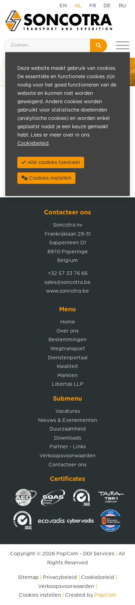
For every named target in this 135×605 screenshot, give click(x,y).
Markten (67, 375)
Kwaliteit (67, 366)
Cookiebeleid (97, 577)
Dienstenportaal (68, 357)
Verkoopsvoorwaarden (67, 455)
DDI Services (98, 553)
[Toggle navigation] (122, 45)
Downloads (67, 438)
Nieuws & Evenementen (67, 420)
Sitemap (28, 577)
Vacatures (67, 411)
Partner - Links (68, 446)
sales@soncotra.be (67, 282)
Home (67, 322)
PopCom (67, 553)
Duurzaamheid (68, 429)
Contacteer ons (67, 464)
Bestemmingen (67, 339)
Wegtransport (67, 348)
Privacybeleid (60, 577)
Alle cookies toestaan (53, 162)
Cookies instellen (40, 595)
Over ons (67, 331)
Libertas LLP (67, 384)
